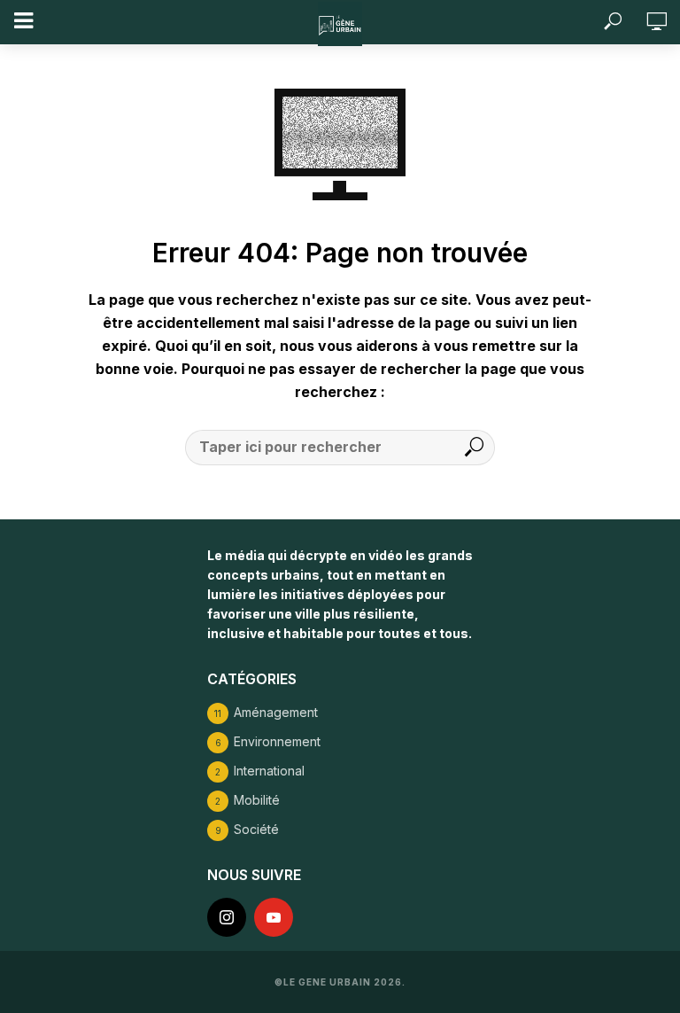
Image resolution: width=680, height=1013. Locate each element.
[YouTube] (273, 917)
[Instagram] (226, 917)
